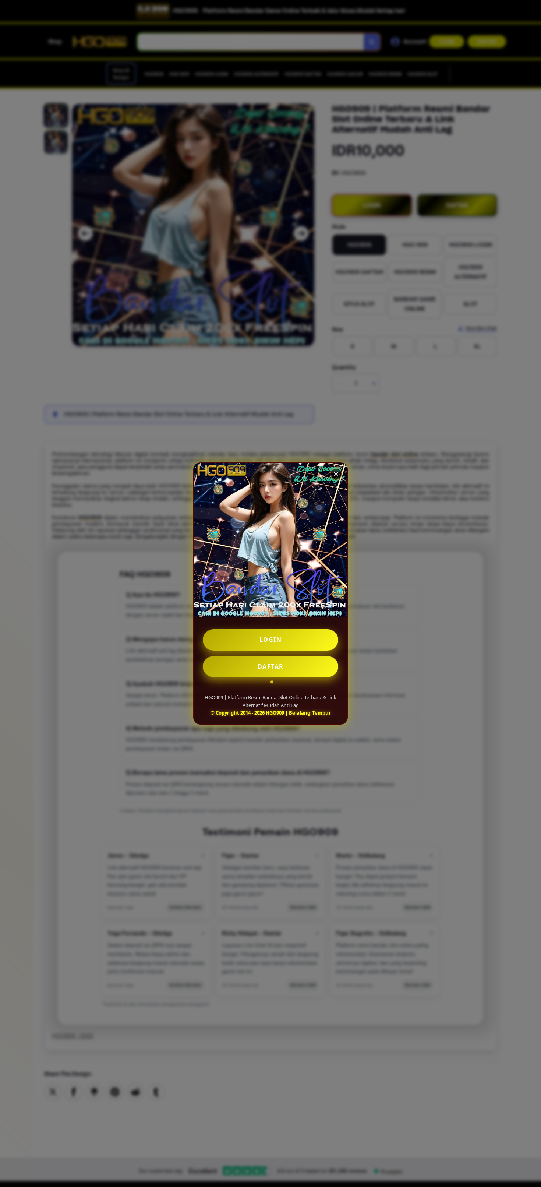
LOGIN (270, 639)
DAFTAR (271, 666)
